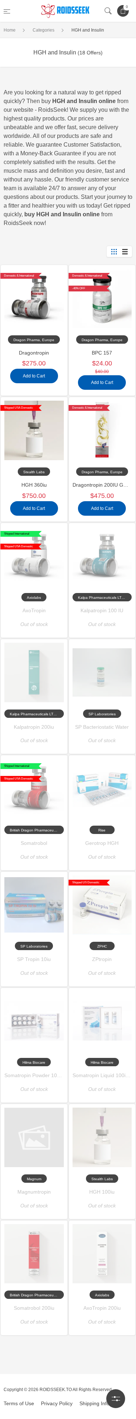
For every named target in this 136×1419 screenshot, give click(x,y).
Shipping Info (94, 1403)
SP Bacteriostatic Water (102, 727)
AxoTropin (34, 610)
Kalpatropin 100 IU (102, 610)
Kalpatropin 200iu (34, 727)
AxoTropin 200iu (102, 1308)
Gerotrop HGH (102, 843)
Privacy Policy (57, 1403)
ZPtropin (102, 959)
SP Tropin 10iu (34, 959)
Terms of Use (19, 1403)
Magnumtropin (34, 1192)
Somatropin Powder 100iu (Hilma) (43, 1075)
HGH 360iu (34, 485)
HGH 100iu (102, 1192)
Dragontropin (34, 353)
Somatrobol (34, 843)
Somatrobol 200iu (34, 1308)
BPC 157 (102, 353)
